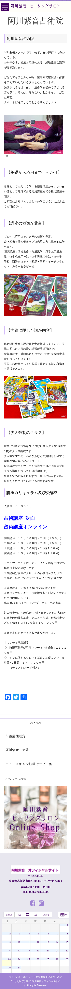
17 (19, 950)
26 (38, 959)
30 (9, 967)
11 (28, 942)
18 (28, 950)
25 (28, 959)
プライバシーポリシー (21, 977)
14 (57, 942)
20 (48, 950)
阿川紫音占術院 (17, 750)
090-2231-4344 (39, 892)
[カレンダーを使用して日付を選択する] (28, 914)
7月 (19, 914)
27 (48, 959)
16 (9, 950)
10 (19, 942)
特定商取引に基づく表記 (49, 977)
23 (9, 959)
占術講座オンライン (26, 526)
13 (48, 942)
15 (67, 942)
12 (38, 942)
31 (19, 967)
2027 (45, 914)
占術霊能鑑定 (16, 736)
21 (57, 950)
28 (57, 959)
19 (38, 950)
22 (67, 950)
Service (36, 722)
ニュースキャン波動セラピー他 (29, 764)
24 (19, 959)
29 (67, 959)
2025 (10, 914)
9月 (36, 914)
